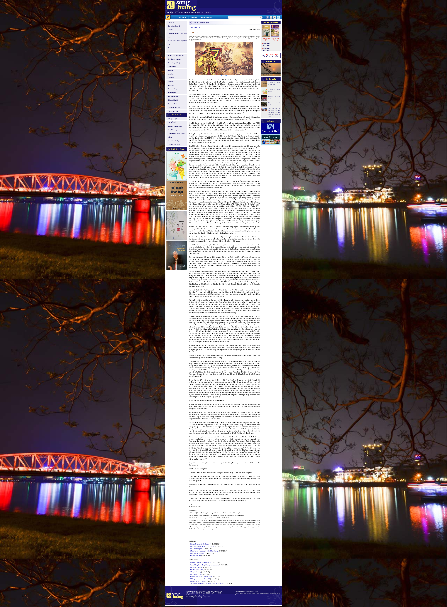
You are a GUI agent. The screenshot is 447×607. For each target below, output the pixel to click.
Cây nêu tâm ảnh (195, 555)
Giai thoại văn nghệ (196, 569)
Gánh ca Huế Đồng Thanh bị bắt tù (201, 576)
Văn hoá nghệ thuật (174, 63)
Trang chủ (171, 22)
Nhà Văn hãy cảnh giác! (197, 553)
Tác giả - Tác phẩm (174, 144)
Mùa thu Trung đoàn (196, 549)
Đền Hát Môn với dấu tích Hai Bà (201, 562)
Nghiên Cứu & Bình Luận (176, 55)
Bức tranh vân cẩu (196, 567)
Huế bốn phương (173, 96)
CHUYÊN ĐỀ (172, 122)
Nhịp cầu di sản (173, 104)
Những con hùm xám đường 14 (200, 579)
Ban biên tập (182, 17)
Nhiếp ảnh (171, 85)
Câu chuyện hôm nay (174, 59)
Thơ (169, 51)
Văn (169, 48)
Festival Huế (172, 66)
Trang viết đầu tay (174, 107)
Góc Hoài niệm (177, 115)
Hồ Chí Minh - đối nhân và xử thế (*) (202, 546)
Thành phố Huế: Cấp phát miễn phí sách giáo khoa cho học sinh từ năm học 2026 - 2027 (274, 112)
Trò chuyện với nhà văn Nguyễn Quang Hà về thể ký (207, 583)
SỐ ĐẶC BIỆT (172, 119)
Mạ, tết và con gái (196, 574)
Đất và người (172, 92)
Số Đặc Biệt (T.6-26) (275, 39)
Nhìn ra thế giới (173, 100)
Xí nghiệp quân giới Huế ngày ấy (200, 544)
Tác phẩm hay (172, 130)
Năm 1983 (266, 43)
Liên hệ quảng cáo (206, 17)
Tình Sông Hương (173, 141)
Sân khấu (171, 78)
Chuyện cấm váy (195, 572)
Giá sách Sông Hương (175, 126)
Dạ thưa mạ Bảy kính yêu (198, 581)
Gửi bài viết (193, 17)
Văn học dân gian (173, 89)
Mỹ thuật (171, 81)
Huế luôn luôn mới (174, 26)
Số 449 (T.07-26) (266, 39)
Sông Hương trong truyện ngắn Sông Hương (204, 551)
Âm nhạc (170, 74)
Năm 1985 (266, 48)
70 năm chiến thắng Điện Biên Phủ (177, 42)
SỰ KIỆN (171, 30)
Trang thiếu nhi (173, 111)
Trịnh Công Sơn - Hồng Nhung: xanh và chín (204, 565)
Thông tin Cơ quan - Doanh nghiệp (176, 135)
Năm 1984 (266, 46)
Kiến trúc (171, 70)
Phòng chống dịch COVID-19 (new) (177, 35)
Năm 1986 (266, 51)
